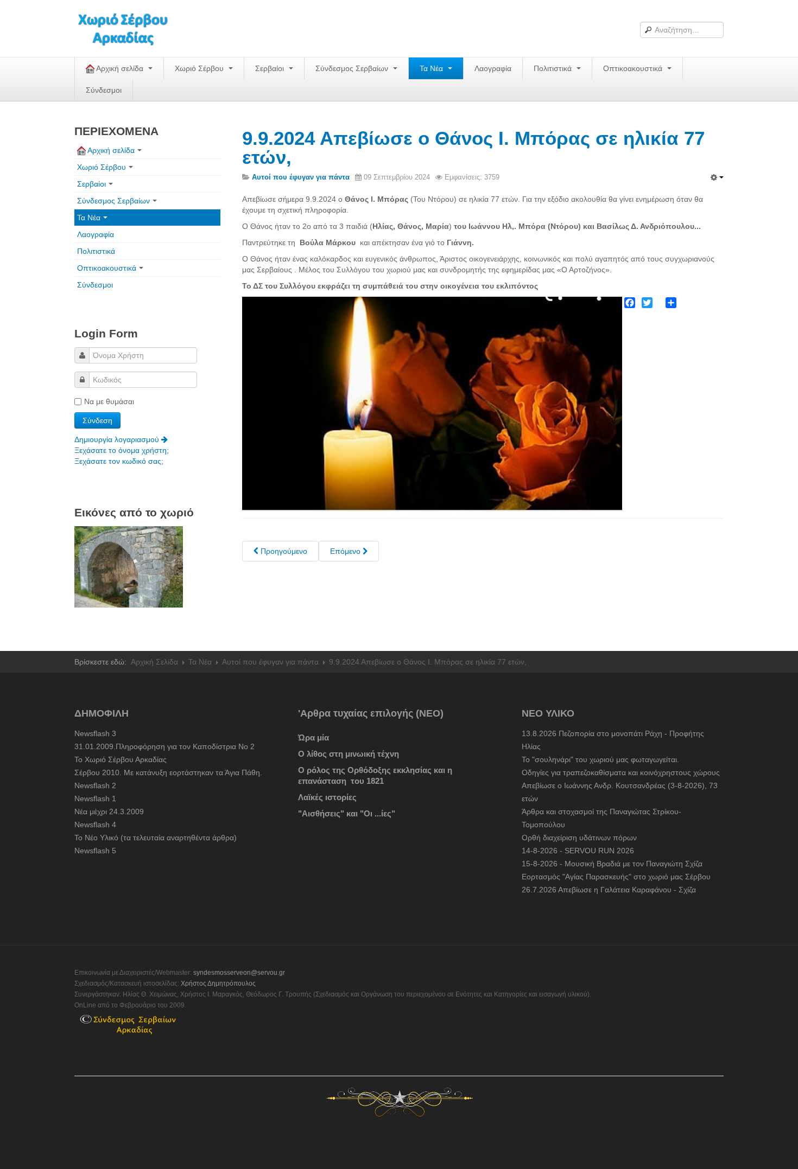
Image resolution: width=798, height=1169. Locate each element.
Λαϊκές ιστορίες (327, 797)
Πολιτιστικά (554, 68)
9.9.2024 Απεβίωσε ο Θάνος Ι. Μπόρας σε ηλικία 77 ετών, (473, 147)
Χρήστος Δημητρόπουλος (218, 983)
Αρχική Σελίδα (154, 661)
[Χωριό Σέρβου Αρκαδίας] (129, 28)
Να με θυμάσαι (109, 401)
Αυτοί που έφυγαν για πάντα (270, 661)
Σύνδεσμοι (104, 90)
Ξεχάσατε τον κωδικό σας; (118, 461)
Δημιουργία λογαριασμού (117, 439)
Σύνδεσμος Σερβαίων (352, 68)
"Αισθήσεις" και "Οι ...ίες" (346, 813)
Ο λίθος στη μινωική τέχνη (348, 753)
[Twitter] (647, 302)
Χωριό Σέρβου (200, 68)
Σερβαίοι (270, 68)
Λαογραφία (492, 68)
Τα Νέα (432, 68)
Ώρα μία (313, 737)
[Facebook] (629, 302)
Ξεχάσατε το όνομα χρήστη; (121, 450)
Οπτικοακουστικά (633, 68)
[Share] (671, 302)
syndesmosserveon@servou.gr (239, 972)
